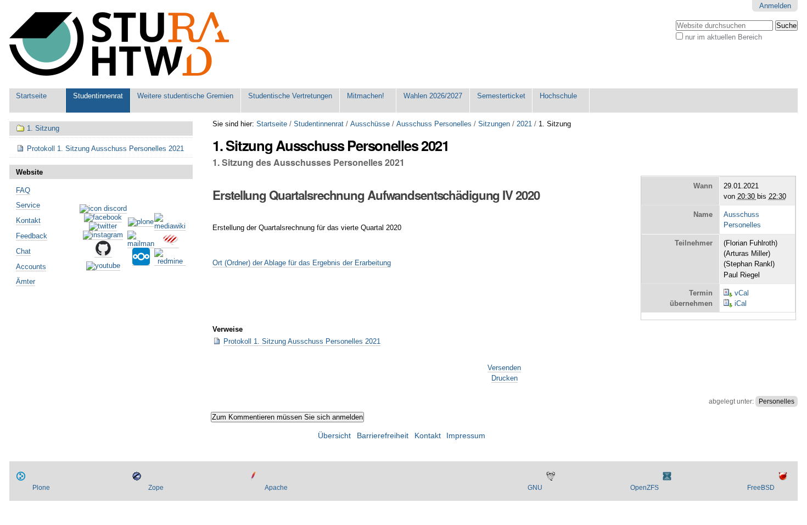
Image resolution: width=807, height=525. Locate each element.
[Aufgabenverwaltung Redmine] (170, 261)
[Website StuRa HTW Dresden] (119, 44)
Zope (156, 488)
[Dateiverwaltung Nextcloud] (141, 261)
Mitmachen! (365, 96)
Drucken (504, 378)
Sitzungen (494, 124)
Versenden (504, 368)
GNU (535, 488)
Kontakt (28, 220)
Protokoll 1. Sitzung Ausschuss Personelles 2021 (301, 341)
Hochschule (558, 96)
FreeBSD (761, 488)
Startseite (31, 96)
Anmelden (775, 6)
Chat (23, 251)
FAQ (23, 190)
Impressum (465, 436)
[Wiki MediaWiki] (170, 226)
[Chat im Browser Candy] (170, 243)
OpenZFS (644, 488)
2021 (524, 124)
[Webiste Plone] (141, 222)
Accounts (31, 266)
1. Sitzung (43, 128)
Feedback (31, 236)
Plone (41, 488)
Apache (276, 488)
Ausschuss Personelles (434, 124)
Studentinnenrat (98, 96)
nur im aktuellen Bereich (723, 37)
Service (28, 205)
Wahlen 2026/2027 (433, 96)
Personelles (776, 401)
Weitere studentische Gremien (185, 96)
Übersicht (334, 436)
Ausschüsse (370, 124)
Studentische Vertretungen (290, 96)
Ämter (25, 281)
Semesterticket (501, 96)
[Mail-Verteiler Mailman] (140, 243)
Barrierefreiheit (382, 436)
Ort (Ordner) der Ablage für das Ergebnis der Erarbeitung (301, 263)
